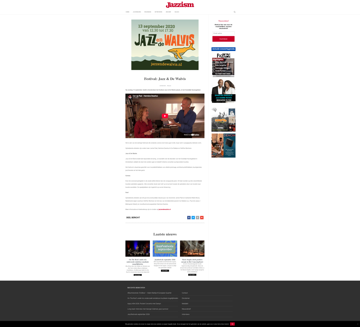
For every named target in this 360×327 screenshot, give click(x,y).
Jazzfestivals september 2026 (165, 259)
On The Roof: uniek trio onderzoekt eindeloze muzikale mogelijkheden (138, 261)
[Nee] (358, 324)
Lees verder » (138, 275)
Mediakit (185, 304)
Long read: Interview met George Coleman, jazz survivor (148, 309)
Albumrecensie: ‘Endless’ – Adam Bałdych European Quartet (149, 293)
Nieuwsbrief (186, 309)
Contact (185, 293)
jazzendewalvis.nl (164, 209)
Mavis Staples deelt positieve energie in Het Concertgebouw (192, 260)
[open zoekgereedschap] (235, 12)
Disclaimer (186, 298)
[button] (189, 217)
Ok (232, 324)
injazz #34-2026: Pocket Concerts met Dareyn (144, 304)
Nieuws (169, 85)
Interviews (185, 314)
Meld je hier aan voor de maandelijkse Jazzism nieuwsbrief (223, 26)
